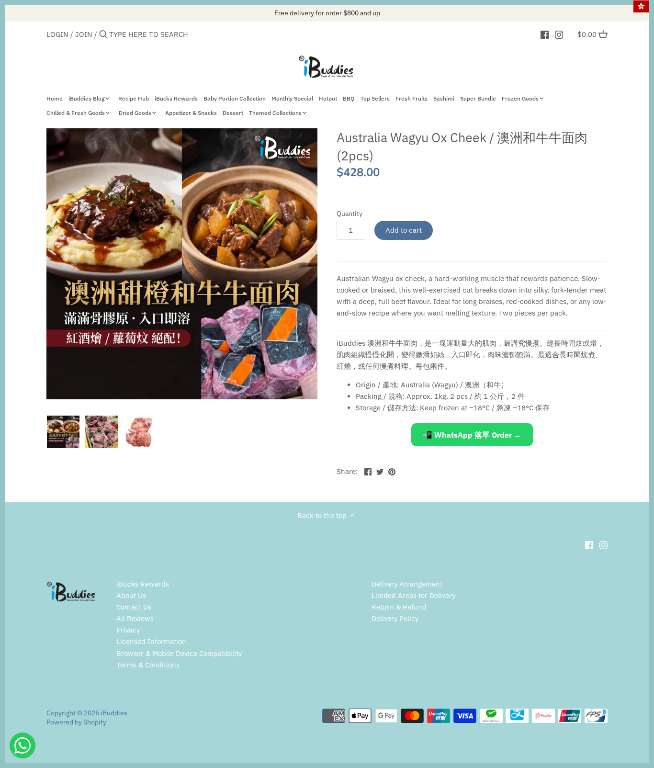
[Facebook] (545, 34)
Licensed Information (151, 641)
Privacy (128, 629)
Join (83, 34)
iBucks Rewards (142, 583)
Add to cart (403, 230)
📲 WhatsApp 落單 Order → (472, 435)
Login (57, 34)
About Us (131, 595)
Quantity (349, 213)
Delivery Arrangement (407, 583)
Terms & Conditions (148, 664)
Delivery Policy (395, 618)
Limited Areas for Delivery (413, 595)
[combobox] (150, 34)
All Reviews (135, 618)
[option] (63, 432)
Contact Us (133, 606)
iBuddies (114, 713)
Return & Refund (399, 606)
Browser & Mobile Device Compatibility (179, 653)
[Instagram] (559, 34)
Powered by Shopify (76, 722)
